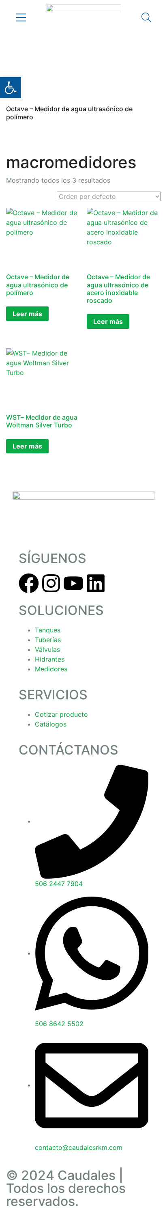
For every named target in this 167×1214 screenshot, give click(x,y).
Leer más (27, 314)
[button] (10, 87)
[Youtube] (73, 583)
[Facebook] (29, 583)
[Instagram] (51, 583)
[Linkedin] (96, 583)
